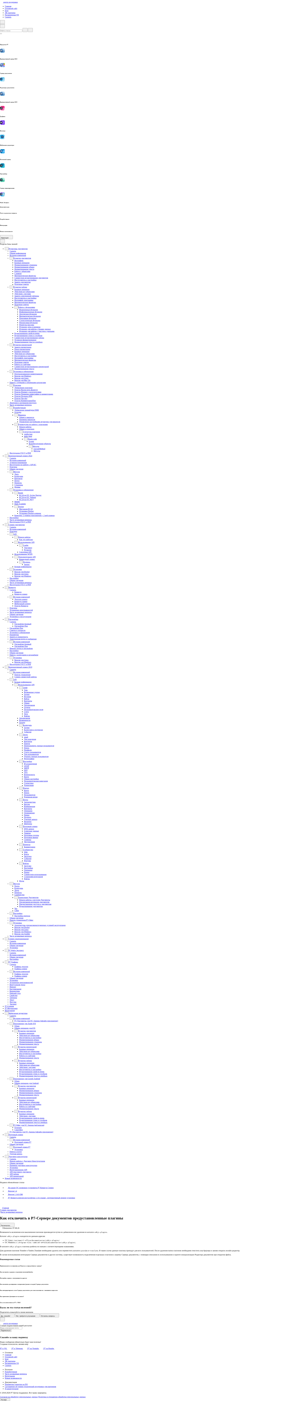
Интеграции (10, 1376)
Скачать (8, 17)
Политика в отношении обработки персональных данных (62, 1397)
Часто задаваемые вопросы (11, 1212)
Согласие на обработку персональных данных (19, 1397)
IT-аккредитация (11, 1389)
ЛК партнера (10, 13)
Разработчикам (11, 1372)
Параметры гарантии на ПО (16, 1384)
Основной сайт (11, 8)
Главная (8, 6)
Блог (7, 11)
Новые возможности (13, 1378)
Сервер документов (8, 1210)
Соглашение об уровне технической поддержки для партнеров (30, 1387)
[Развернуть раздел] (7, 248)
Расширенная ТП (12, 15)
